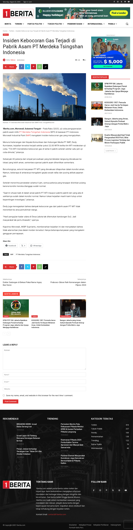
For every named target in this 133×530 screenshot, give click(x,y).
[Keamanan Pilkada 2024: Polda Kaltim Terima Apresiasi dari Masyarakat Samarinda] (53, 443)
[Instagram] (117, 1)
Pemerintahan (65, 316)
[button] (127, 24)
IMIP (28, 135)
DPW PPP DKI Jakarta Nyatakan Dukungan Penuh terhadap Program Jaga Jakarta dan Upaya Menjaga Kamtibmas (116, 89)
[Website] (119, 490)
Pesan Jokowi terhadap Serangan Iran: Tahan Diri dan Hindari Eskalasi (29, 451)
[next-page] (8, 333)
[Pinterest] (33, 66)
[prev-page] (4, 333)
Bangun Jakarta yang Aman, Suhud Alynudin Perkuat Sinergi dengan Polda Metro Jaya (72, 322)
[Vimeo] (125, 1)
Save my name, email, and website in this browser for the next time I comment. (39, 395)
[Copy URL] (45, 66)
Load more (110, 151)
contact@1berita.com (57, 514)
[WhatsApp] (39, 66)
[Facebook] (114, 1)
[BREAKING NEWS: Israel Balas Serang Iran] (9, 427)
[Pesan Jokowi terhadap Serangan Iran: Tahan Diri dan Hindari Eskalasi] (9, 452)
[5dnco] (4, 60)
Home (5, 31)
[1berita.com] (17, 485)
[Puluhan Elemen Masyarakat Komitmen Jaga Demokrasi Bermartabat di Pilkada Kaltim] (53, 458)
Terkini (11, 31)
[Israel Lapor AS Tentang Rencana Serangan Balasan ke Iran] (9, 439)
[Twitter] (121, 1)
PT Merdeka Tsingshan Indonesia (34, 132)
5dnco (13, 60)
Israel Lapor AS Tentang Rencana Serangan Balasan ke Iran (28, 438)
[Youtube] (128, 1)
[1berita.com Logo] (18, 13)
